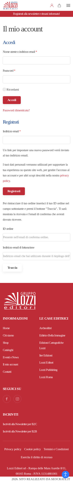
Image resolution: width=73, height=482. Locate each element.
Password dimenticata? (16, 110)
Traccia (12, 267)
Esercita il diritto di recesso (36, 457)
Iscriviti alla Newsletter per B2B (20, 431)
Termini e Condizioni (56, 449)
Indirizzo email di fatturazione (18, 247)
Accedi (11, 100)
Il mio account (10, 364)
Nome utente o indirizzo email (25, 51)
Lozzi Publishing (48, 369)
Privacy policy (12, 449)
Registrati (13, 191)
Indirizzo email (16, 131)
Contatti (7, 371)
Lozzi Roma (46, 377)
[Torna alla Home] (10, 5)
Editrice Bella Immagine (52, 335)
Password (14, 70)
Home (6, 328)
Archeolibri (45, 328)
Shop (5, 342)
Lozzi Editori (46, 362)
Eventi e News (11, 357)
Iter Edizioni (45, 355)
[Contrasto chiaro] (65, 474)
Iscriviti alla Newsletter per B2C (20, 424)
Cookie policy (32, 449)
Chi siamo (8, 335)
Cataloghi (8, 350)
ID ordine (8, 228)
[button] (68, 5)
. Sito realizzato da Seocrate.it (41, 479)
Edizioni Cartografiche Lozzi (51, 345)
